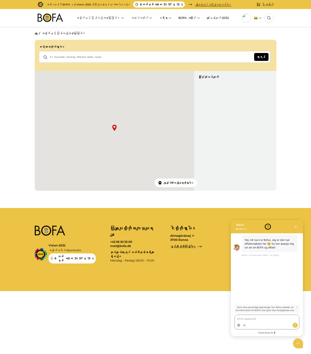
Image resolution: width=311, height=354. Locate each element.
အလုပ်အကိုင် (139, 18)
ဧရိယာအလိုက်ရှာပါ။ (52, 46)
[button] (114, 128)
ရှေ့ (36, 33)
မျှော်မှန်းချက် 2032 (218, 18)
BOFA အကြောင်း (187, 18)
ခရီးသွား (163, 18)
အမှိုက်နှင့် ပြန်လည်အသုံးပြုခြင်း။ (98, 18)
